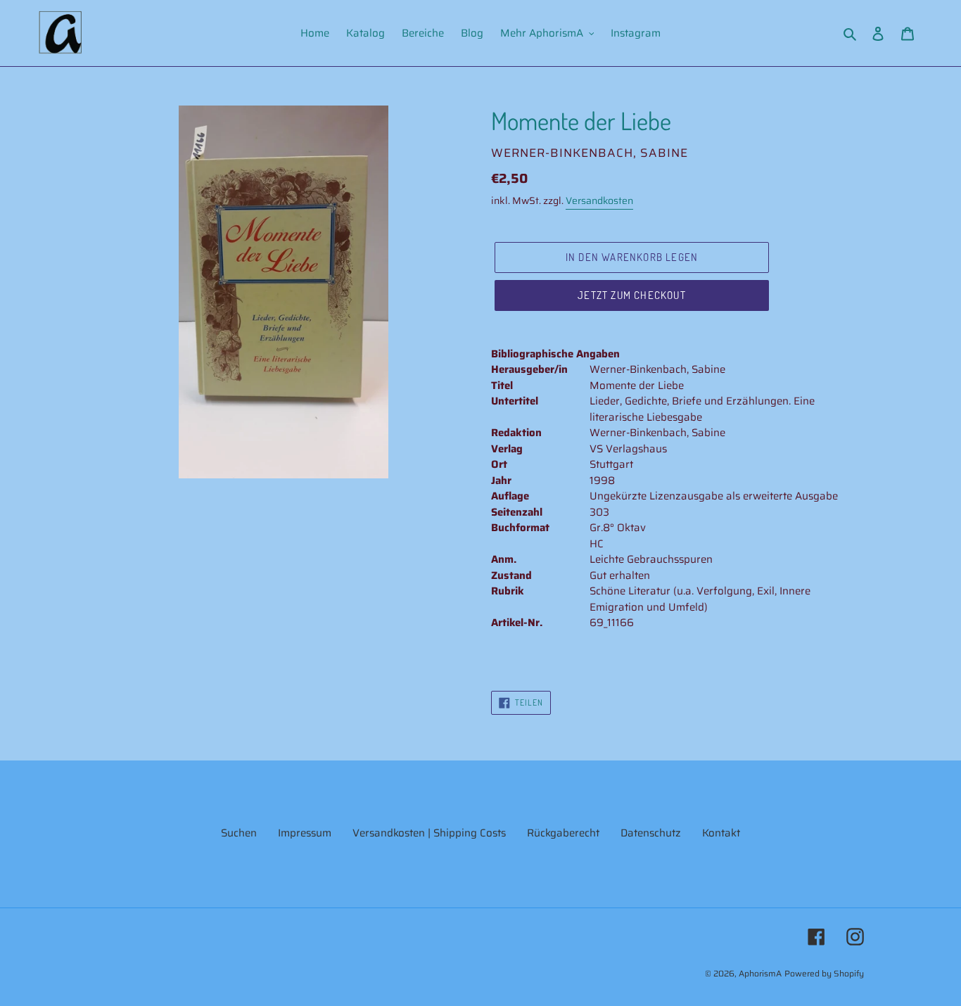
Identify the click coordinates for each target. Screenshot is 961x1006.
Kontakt (721, 832)
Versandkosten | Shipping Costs (429, 832)
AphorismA (760, 973)
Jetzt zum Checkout (632, 295)
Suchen (239, 832)
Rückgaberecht (563, 832)
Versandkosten (599, 200)
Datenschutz (650, 832)
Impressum (304, 832)
